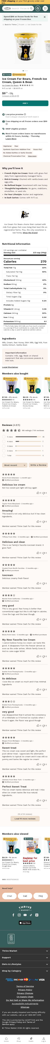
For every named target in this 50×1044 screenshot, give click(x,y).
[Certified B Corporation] (14, 939)
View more (32, 156)
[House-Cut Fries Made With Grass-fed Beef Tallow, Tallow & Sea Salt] (32, 846)
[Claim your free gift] (37, 8)
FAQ (41, 896)
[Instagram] (19, 915)
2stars (10, 451)
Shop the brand (30, 233)
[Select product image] (26, 48)
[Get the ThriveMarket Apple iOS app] (25, 923)
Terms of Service (25, 986)
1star (9, 455)
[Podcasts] (37, 915)
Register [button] (28, 858)
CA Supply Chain (25, 997)
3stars (10, 446)
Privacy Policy (25, 990)
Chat (9, 896)
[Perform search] (7, 8)
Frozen (21, 24)
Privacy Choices (25, 993)
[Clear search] (31, 8)
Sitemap (25, 1007)
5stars (10, 437)
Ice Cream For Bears (10, 85)
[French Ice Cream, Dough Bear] (11, 846)
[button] (45, 8)
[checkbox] (25, 436)
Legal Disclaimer (10, 367)
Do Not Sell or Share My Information (25, 1000)
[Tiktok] (31, 915)
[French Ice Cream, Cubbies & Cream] (11, 385)
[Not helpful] (43, 493)
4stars (10, 441)
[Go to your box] (45, 8)
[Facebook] (13, 915)
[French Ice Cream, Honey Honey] (32, 385)
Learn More (11, 139)
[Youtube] (25, 915)
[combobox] (18, 8)
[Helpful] (38, 493)
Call (25, 896)
